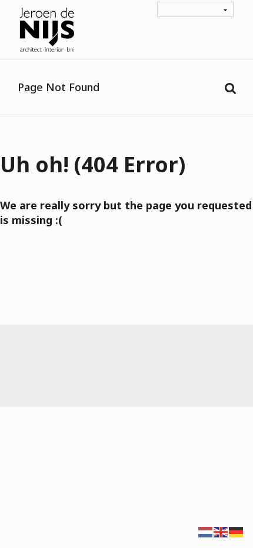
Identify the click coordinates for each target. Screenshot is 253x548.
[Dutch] (206, 531)
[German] (236, 531)
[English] (221, 531)
